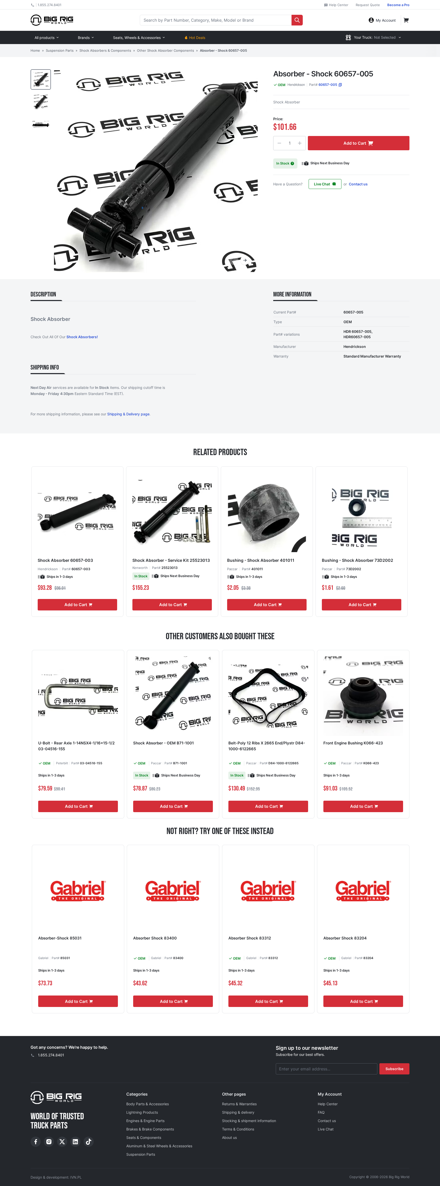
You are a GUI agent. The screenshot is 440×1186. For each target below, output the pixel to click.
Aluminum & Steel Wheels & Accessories (159, 1146)
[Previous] (233, 260)
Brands (84, 37)
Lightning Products (142, 1112)
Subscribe (394, 1069)
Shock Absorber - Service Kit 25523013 (171, 560)
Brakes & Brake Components (150, 1129)
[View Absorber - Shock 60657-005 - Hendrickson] (41, 79)
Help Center (338, 5)
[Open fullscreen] (156, 171)
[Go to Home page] (52, 20)
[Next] (245, 260)
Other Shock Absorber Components (165, 50)
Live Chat (322, 184)
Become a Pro (398, 5)
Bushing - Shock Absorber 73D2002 (357, 560)
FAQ (321, 1112)
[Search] (297, 20)
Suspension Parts (60, 50)
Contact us (358, 184)
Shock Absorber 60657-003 (65, 560)
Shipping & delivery (238, 1112)
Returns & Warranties (239, 1104)
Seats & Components (143, 1137)
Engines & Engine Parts (145, 1121)
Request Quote (368, 5)
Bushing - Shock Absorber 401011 (260, 560)
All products (44, 37)
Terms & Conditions (238, 1129)
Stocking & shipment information (249, 1121)
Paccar (232, 569)
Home (35, 50)
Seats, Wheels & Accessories (137, 37)
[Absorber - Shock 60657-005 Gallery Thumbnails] (41, 101)
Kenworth (140, 568)
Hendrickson (296, 85)
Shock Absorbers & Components (105, 50)
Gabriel (43, 958)
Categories (137, 1094)
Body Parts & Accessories (147, 1104)
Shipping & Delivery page (128, 414)
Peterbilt (62, 763)
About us (229, 1137)
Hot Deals (197, 37)
